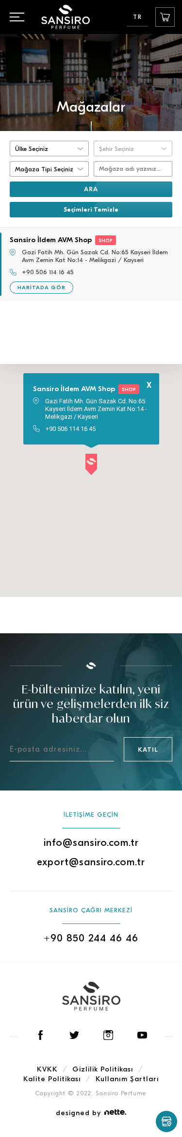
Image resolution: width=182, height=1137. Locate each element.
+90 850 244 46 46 (91, 938)
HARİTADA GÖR (41, 287)
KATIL (148, 749)
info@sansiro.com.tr (91, 842)
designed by (78, 1112)
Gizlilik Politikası (102, 1069)
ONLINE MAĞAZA (165, 17)
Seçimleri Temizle (91, 209)
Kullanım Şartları (127, 1078)
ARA (91, 189)
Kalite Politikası (52, 1078)
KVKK (47, 1069)
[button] (91, 464)
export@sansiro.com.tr (91, 862)
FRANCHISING (166, 1121)
